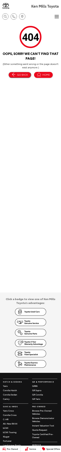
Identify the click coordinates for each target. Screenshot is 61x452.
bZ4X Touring (9, 432)
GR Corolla (37, 394)
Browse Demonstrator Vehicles (43, 420)
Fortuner (7, 440)
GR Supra (36, 390)
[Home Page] (16, 6)
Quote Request (39, 429)
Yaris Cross (8, 410)
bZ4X (5, 427)
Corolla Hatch (10, 390)
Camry (6, 398)
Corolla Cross (10, 414)
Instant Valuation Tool (43, 425)
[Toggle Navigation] (57, 16)
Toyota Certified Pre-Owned (42, 436)
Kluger (6, 436)
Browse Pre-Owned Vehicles (42, 412)
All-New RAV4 (10, 423)
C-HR (6, 419)
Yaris (5, 385)
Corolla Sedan (10, 394)
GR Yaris (36, 398)
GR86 (35, 385)
